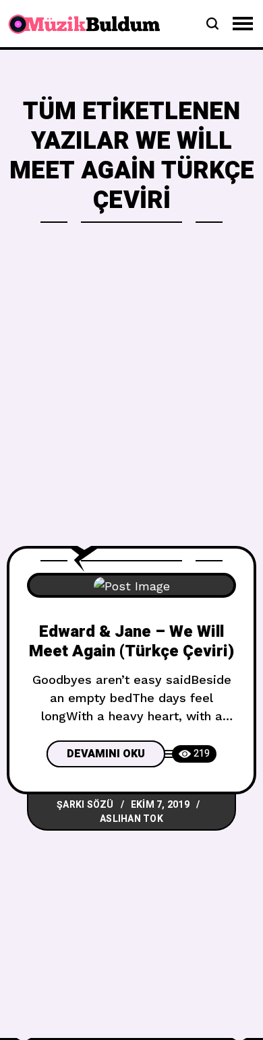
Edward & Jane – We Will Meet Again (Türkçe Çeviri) (131, 641)
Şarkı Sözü (85, 805)
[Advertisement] (131, 408)
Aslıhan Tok (131, 819)
